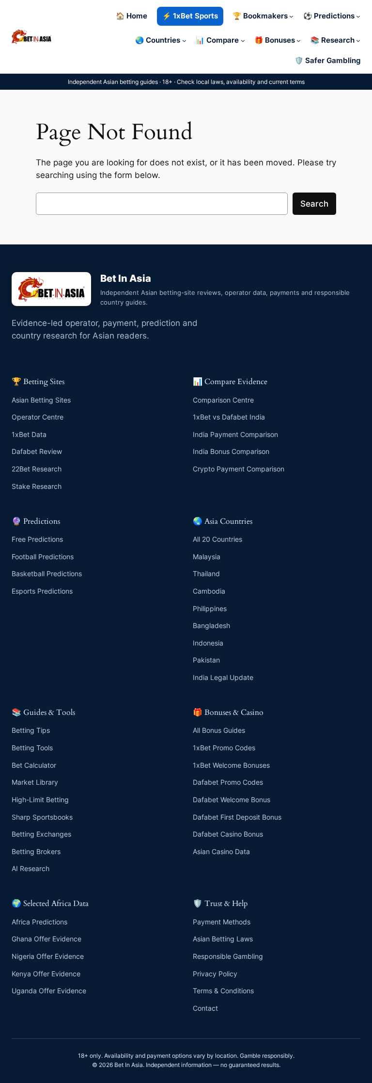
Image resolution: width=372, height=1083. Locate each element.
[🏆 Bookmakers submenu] (291, 16)
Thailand (206, 573)
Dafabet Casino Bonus (228, 834)
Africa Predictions (39, 922)
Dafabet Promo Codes (228, 782)
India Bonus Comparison (231, 451)
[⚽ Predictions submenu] (358, 16)
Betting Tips (31, 730)
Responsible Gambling (228, 956)
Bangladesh (211, 625)
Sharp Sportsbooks (42, 817)
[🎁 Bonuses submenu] (298, 40)
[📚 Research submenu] (358, 40)
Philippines (210, 608)
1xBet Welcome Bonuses (231, 765)
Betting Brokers (36, 851)
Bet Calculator (34, 765)
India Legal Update (223, 677)
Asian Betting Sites (41, 400)
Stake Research (37, 486)
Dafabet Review (37, 451)
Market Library (35, 782)
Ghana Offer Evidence (46, 939)
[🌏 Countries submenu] (184, 40)
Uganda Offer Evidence (49, 990)
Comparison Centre (223, 400)
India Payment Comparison (235, 434)
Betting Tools (32, 748)
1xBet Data (29, 434)
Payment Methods (221, 922)
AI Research (30, 868)
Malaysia (206, 556)
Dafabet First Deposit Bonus (237, 817)
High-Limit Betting (40, 799)
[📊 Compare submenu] (243, 40)
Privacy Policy (215, 974)
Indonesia (208, 643)
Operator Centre (37, 417)
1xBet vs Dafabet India (229, 417)
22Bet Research (37, 469)
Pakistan (206, 660)
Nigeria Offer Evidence (48, 956)
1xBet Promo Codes (224, 748)
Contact (205, 1008)
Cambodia (209, 591)
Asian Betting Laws (223, 939)
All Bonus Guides (219, 730)
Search (314, 204)
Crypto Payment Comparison (238, 469)
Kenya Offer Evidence (46, 974)
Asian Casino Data (221, 851)
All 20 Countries (217, 539)
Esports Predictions (42, 591)
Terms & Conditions (223, 990)
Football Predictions (43, 556)
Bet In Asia (125, 278)
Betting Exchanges (41, 834)
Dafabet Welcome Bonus (231, 799)
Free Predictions (37, 539)
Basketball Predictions (47, 573)
